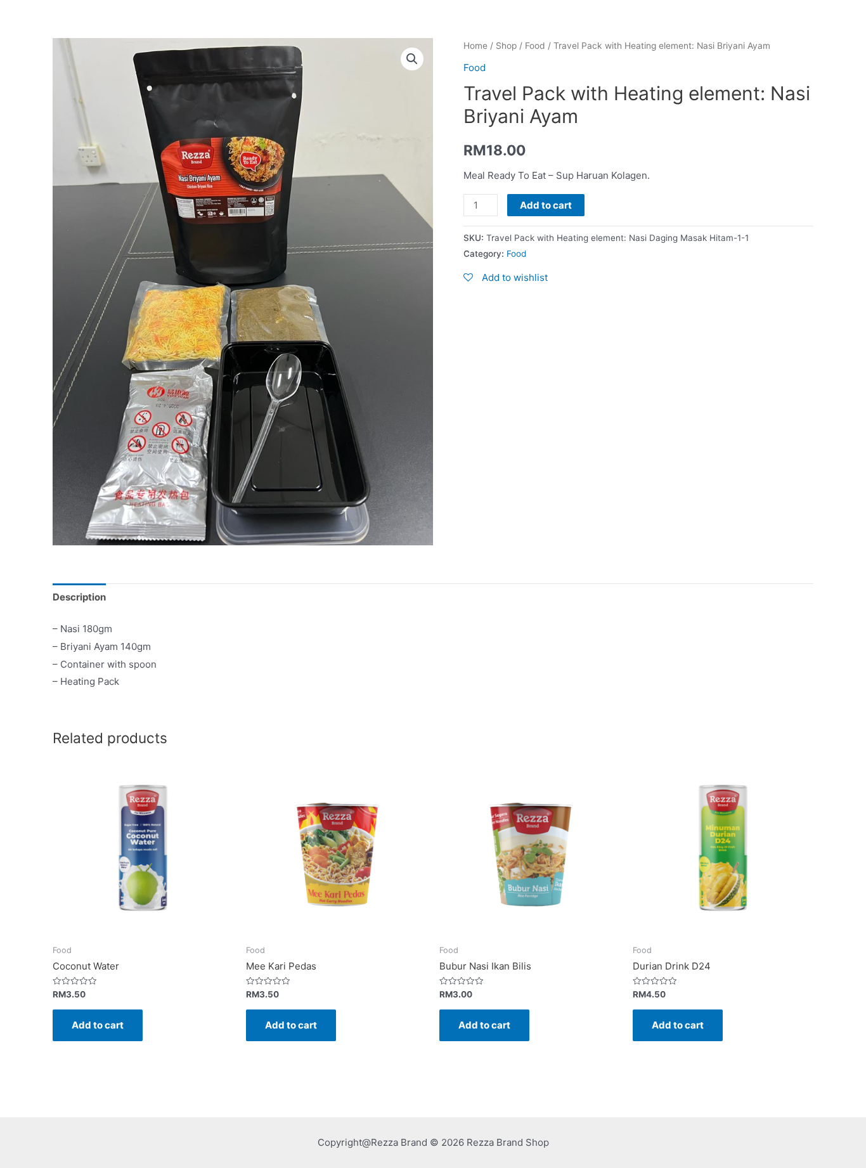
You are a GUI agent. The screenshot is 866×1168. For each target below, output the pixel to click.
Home (475, 46)
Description (79, 597)
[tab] (79, 597)
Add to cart (546, 205)
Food (535, 46)
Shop (506, 46)
